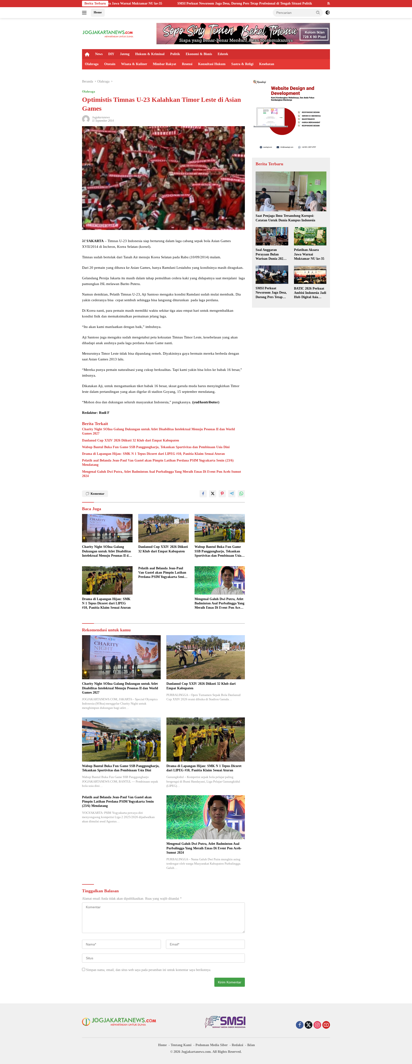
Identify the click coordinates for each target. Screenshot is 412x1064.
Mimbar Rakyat (164, 64)
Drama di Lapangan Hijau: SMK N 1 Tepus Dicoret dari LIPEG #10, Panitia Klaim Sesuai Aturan (153, 454)
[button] (318, 12)
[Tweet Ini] (212, 493)
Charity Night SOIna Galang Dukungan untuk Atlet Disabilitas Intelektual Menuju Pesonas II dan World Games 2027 (158, 431)
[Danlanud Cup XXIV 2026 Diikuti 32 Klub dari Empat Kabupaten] (163, 528)
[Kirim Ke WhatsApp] (241, 493)
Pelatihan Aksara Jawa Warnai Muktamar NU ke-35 (309, 254)
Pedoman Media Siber (212, 1045)
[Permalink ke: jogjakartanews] (86, 118)
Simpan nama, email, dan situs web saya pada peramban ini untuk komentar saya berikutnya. (148, 970)
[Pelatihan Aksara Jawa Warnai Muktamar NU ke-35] (310, 236)
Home (98, 12)
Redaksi (237, 1045)
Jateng (124, 54)
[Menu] (85, 13)
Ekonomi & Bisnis (199, 54)
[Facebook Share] (203, 493)
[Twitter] (308, 1025)
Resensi (187, 64)
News (99, 54)
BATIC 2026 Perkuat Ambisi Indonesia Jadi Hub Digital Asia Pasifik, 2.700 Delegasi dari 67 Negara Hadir (310, 292)
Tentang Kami (181, 1045)
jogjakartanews (101, 117)
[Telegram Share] (231, 493)
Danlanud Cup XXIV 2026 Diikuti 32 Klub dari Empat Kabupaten (130, 440)
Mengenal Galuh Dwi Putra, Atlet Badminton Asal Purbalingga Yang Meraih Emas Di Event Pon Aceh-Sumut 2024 (161, 474)
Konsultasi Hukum (212, 64)
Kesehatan (266, 64)
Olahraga (91, 64)
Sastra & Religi (242, 64)
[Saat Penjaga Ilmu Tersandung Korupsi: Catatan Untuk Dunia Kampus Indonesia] (291, 191)
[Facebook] (300, 1025)
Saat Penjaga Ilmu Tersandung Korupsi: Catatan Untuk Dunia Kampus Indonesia (285, 218)
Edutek (223, 54)
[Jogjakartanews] (108, 33)
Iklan (251, 1045)
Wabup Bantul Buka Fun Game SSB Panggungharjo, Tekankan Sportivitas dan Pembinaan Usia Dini (156, 447)
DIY (111, 54)
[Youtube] (326, 1025)
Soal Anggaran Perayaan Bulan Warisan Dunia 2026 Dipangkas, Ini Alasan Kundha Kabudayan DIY (271, 254)
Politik (175, 54)
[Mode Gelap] (327, 13)
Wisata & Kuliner (134, 64)
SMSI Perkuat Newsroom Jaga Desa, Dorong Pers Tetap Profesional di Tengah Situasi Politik (182, 3)
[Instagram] (317, 1025)
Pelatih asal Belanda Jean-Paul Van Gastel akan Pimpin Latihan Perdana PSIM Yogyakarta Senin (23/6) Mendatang (158, 463)
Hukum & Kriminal (150, 54)
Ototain (109, 64)
